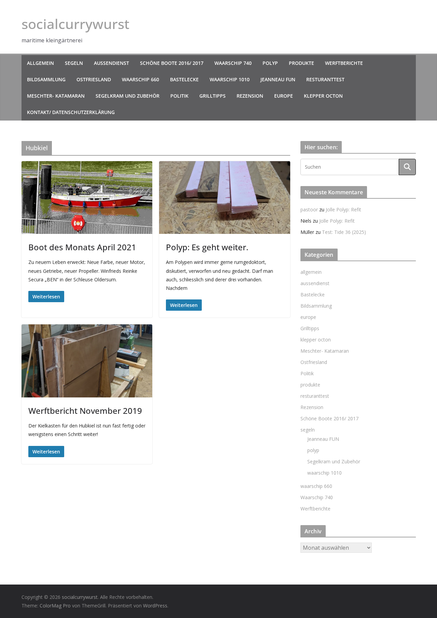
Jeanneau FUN (277, 79)
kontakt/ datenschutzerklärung (71, 112)
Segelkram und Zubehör (127, 96)
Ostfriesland (93, 79)
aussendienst (111, 63)
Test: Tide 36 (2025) (344, 232)
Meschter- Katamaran (56, 96)
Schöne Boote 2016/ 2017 (171, 63)
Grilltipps (212, 96)
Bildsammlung (46, 79)
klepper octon (323, 96)
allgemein (40, 63)
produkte (301, 63)
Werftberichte (344, 63)
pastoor (309, 209)
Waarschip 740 (233, 63)
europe (283, 96)
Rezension (250, 96)
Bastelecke (184, 79)
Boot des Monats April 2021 (82, 247)
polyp (270, 63)
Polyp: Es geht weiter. (207, 247)
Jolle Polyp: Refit (343, 209)
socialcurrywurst (75, 23)
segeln (74, 63)
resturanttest (325, 79)
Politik (179, 96)
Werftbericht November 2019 (85, 410)
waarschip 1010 (230, 79)
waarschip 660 (140, 79)
